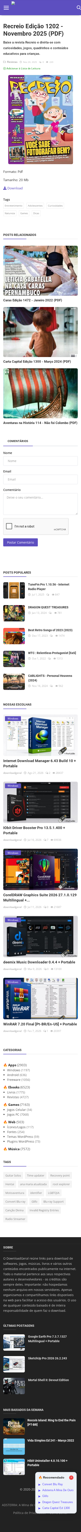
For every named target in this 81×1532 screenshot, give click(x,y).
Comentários (18, 441)
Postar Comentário (20, 542)
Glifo (34, 1201)
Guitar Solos (13, 1175)
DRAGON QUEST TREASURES (48, 607)
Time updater (35, 1175)
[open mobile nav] (6, 7)
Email (7, 471)
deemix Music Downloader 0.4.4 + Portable (39, 962)
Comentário (12, 490)
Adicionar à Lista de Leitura (23, 68)
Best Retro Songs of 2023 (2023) (50, 630)
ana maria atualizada (33, 1184)
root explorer (61, 1184)
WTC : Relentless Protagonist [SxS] (52, 653)
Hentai (9, 1184)
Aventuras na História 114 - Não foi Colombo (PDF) (40, 423)
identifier (36, 1193)
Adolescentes (35, 205)
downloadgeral (12, 773)
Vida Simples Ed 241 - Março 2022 (50, 1440)
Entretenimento (13, 205)
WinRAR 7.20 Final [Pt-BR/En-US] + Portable (40, 1024)
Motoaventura (14, 1193)
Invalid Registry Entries (44, 1210)
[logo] (42, 7)
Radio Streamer (15, 1219)
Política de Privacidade (29, 1513)
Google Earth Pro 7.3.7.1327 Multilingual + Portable (47, 1339)
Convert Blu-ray (15, 1201)
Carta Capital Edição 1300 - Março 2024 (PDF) (37, 362)
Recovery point (60, 1175)
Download (14, 188)
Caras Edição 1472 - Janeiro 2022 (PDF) (32, 300)
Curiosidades (55, 205)
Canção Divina (14, 1210)
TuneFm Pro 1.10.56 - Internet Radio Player (48, 587)
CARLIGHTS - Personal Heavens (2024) (50, 678)
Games (24, 213)
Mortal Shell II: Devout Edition (48, 1380)
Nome (7, 453)
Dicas (36, 213)
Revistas (11, 62)
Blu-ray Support (53, 1201)
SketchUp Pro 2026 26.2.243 (47, 1358)
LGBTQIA (53, 1193)
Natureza (10, 213)
